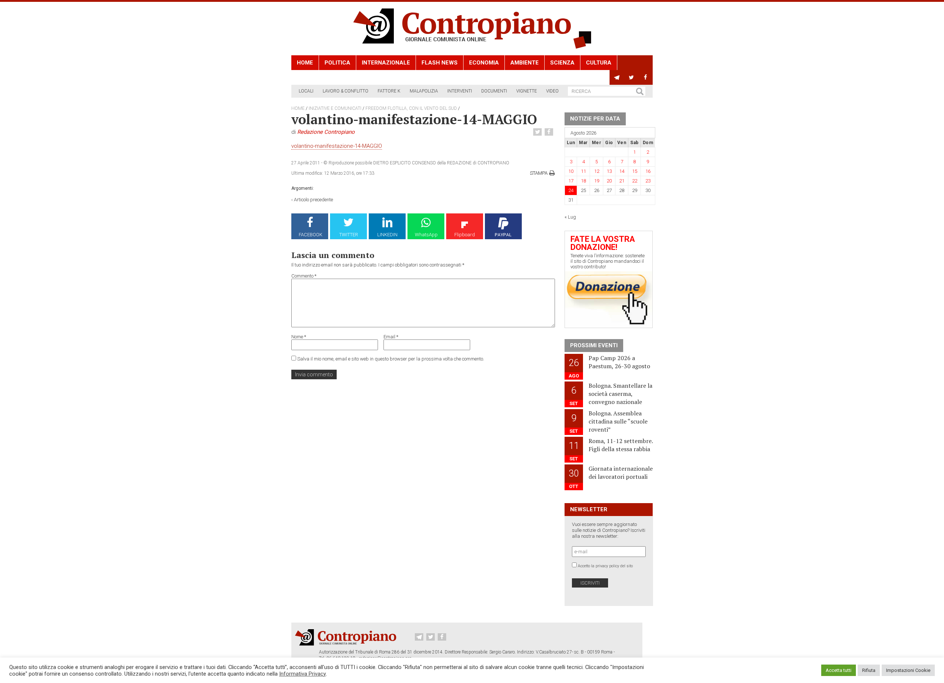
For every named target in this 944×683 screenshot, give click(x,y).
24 (570, 190)
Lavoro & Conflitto (345, 91)
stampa (539, 173)
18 (583, 181)
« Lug (570, 217)
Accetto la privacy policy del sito (605, 566)
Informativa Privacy (302, 673)
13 (609, 171)
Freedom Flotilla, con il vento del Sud (411, 108)
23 (647, 181)
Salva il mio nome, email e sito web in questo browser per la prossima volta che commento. (390, 359)
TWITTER (348, 234)
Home (305, 62)
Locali (306, 91)
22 (634, 181)
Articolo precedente (313, 199)
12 (596, 171)
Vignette (526, 91)
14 (621, 171)
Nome (298, 336)
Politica (337, 62)
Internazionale (386, 62)
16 (647, 171)
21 (621, 181)
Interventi (459, 91)
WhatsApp (426, 234)
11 (583, 171)
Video (552, 91)
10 (570, 171)
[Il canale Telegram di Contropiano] (617, 77)
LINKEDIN (387, 234)
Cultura (598, 62)
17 (570, 181)
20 (609, 181)
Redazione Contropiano (326, 132)
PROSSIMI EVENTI (594, 345)
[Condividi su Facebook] (550, 132)
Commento (303, 276)
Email (391, 336)
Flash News (439, 62)
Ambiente (524, 62)
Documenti (494, 91)
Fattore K (389, 91)
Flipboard (464, 234)
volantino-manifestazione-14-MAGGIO (336, 146)
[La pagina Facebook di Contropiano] (645, 77)
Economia (484, 62)
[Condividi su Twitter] (538, 132)
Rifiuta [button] (868, 670)
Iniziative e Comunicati (335, 108)
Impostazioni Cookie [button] (908, 670)
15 (634, 171)
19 (596, 181)
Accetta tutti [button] (838, 670)
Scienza (562, 62)
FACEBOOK (310, 234)
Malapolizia (424, 91)
